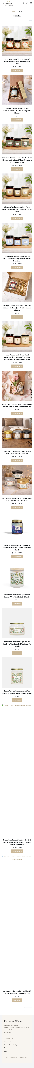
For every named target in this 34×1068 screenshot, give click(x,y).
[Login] (23, 3)
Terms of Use (8, 1048)
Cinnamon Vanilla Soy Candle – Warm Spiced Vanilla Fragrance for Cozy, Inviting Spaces (17, 209)
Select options (17, 70)
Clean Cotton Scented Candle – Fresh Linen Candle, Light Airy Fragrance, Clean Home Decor (17, 258)
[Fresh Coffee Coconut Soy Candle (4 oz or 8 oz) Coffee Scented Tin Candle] (17, 433)
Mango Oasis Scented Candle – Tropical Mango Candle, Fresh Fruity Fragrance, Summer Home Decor (17, 842)
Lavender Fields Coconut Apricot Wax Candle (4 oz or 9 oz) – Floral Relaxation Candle (17, 547)
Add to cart (17, 603)
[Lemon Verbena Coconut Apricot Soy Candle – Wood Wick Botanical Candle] (17, 576)
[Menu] (31, 3)
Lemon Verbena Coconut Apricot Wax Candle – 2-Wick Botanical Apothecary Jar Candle (17, 644)
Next (27, 1009)
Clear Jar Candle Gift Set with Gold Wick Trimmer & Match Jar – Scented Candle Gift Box (17, 308)
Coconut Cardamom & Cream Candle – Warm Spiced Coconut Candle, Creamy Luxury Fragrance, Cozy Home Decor (17, 357)
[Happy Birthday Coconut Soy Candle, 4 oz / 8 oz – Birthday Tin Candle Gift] (17, 480)
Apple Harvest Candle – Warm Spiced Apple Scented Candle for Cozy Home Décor (17, 61)
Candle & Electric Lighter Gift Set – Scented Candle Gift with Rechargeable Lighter (17, 110)
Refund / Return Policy (10, 1045)
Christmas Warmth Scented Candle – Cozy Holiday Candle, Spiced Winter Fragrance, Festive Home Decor (17, 160)
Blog (5, 1051)
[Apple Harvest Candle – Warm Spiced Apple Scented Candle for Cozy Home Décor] (17, 41)
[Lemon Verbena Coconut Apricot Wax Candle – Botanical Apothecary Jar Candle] (17, 672)
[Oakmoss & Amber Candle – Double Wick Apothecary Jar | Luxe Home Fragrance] (17, 922)
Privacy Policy (8, 1042)
